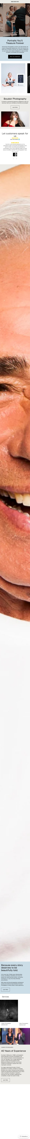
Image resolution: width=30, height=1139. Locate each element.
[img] (15, 138)
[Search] (4, 5)
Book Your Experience (15, 56)
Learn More (15, 107)
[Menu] (1, 5)
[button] (14, 158)
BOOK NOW (15, 32)
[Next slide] (27, 78)
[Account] (25, 5)
